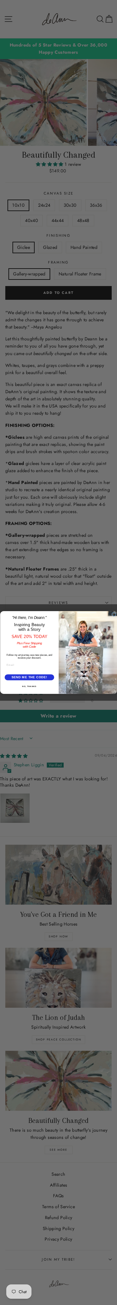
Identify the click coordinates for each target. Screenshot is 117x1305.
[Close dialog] (114, 614)
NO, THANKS (29, 686)
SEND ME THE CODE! (29, 677)
